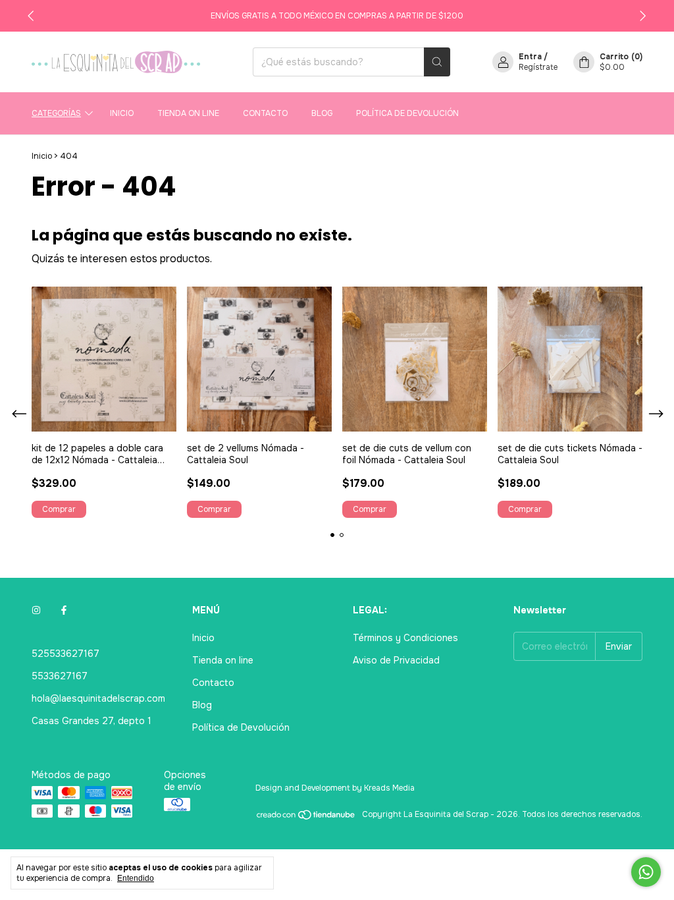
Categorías (56, 113)
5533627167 (60, 676)
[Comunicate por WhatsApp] (646, 872)
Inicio (122, 113)
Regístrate (538, 67)
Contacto (265, 113)
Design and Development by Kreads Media (335, 788)
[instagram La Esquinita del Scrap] (36, 610)
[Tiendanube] (306, 817)
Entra (530, 56)
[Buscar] (437, 61)
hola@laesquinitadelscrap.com (98, 698)
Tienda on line (188, 113)
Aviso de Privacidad (396, 660)
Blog (321, 113)
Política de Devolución (407, 113)
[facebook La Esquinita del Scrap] (63, 610)
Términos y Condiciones (405, 638)
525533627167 (65, 654)
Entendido (135, 878)
